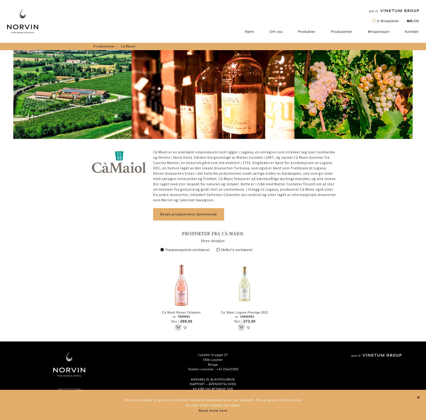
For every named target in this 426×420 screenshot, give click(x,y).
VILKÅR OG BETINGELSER (213, 388)
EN (416, 20)
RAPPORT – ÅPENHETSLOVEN (213, 384)
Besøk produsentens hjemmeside (188, 214)
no (410, 20)
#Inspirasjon (379, 31)
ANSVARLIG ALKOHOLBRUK (213, 379)
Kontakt (412, 31)
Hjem (249, 31)
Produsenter (342, 31)
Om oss (276, 31)
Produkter (307, 31)
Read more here (213, 410)
